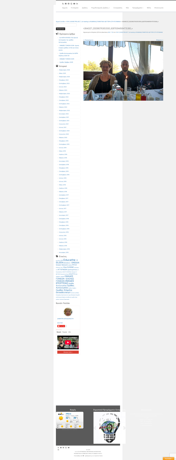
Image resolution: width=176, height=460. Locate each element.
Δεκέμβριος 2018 (64, 164)
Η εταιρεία (74, 8)
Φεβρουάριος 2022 (64, 110)
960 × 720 (110, 32)
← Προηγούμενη (88, 40)
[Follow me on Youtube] (74, 4)
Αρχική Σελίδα (60, 21)
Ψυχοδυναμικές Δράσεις (100, 8)
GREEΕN (70, 265)
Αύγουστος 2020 (64, 134)
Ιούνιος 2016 (62, 239)
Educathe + (70, 260)
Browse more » (68, 352)
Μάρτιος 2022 (63, 107)
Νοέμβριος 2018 (63, 168)
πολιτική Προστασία (64, 299)
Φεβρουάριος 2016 (64, 249)
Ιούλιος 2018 (62, 178)
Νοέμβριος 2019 (63, 141)
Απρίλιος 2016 (63, 242)
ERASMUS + (67, 263)
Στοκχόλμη (58, 295)
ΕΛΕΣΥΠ (64, 272)
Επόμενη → (159, 40)
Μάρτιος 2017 (63, 212)
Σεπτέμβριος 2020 (64, 130)
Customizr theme (98, 455)
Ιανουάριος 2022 (64, 114)
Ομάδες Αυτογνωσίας (65, 286)
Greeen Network (62, 265)
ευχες (69, 295)
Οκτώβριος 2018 (63, 171)
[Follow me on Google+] (72, 4)
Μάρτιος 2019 (63, 157)
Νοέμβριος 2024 (63, 80)
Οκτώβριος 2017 (63, 201)
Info (69, 332)
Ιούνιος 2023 (63, 87)
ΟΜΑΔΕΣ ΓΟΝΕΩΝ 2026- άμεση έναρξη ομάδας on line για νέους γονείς (69, 48)
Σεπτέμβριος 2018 (64, 174)
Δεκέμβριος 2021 (64, 117)
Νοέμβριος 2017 (63, 198)
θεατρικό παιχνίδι (75, 295)
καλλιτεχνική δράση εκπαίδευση (63, 297)
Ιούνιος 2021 (62, 127)
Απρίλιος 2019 (63, 154)
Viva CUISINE (68, 267)
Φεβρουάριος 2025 (64, 76)
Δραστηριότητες (72, 269)
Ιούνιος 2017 (62, 208)
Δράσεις (85, 8)
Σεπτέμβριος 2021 (64, 120)
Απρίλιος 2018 (63, 188)
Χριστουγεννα (64, 295)
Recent (59, 332)
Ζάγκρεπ (74, 272)
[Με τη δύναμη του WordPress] (83, 455)
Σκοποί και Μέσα (75, 292)
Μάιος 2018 (62, 185)
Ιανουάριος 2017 (63, 215)
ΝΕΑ (76, 274)
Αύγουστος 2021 (64, 124)
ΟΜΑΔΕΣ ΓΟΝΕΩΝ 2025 (66, 59)
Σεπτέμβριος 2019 (64, 144)
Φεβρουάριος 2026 (64, 70)
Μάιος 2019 (62, 151)
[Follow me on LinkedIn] (77, 4)
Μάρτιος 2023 (63, 90)
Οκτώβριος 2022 (64, 100)
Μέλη (149, 8)
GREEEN (75, 263)
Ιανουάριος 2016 (63, 252)
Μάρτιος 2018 (63, 191)
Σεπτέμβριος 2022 (64, 103)
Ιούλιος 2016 (62, 235)
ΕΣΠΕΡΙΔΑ (69, 272)
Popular (64, 332)
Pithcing (58, 267)
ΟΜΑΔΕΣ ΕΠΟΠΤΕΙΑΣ (65, 282)
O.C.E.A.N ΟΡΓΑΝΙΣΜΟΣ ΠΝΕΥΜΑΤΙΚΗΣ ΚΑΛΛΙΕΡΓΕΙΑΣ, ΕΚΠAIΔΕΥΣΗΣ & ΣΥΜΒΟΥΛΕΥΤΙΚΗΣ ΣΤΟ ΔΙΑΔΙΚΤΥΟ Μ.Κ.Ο (88, 452)
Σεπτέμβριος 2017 (64, 205)
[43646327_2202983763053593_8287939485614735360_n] (123, 70)
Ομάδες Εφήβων (72, 288)
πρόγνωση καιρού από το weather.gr (69, 429)
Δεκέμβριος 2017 (64, 195)
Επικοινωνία (158, 8)
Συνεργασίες (117, 8)
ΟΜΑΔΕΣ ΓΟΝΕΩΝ (60, 276)
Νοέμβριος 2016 (63, 222)
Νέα (127, 8)
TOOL (61, 267)
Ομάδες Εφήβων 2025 (66, 62)
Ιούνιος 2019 (62, 147)
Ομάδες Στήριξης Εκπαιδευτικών (64, 291)
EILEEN (59, 262)
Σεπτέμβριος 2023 (64, 83)
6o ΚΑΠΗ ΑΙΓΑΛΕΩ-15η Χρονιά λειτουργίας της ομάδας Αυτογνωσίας (68, 40)
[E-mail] (66, 4)
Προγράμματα (137, 8)
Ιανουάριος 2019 (63, 161)
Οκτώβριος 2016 (63, 225)
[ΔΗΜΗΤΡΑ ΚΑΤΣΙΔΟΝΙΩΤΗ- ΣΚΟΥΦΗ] (68, 311)
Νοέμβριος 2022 (63, 97)
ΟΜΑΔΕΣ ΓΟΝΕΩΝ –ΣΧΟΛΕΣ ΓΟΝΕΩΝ (65, 278)
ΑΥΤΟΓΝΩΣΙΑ (62, 269)
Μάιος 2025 (62, 73)
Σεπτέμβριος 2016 (64, 228)
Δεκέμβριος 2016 (64, 218)
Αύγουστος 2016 (64, 232)
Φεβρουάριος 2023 (64, 93)
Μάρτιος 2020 (63, 137)
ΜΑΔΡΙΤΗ (72, 274)
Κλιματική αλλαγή (64, 274)
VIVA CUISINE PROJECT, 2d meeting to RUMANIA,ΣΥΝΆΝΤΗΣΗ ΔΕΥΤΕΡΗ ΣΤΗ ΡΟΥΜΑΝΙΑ (93, 21)
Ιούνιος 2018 (62, 181)
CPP (61, 260)
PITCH (74, 265)
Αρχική (64, 8)
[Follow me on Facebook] (69, 4)
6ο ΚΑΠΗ (58, 260)
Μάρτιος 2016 (63, 245)
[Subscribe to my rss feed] (63, 4)
